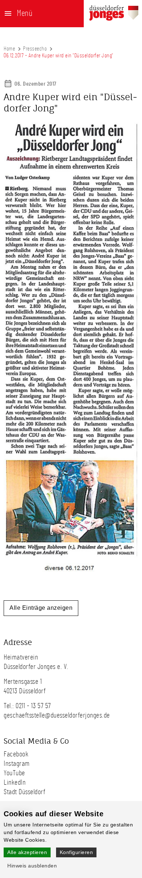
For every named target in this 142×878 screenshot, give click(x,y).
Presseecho (35, 49)
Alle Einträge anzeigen (40, 608)
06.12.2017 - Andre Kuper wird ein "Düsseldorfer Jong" (58, 55)
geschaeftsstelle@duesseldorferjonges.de (57, 715)
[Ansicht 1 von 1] (71, 570)
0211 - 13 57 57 (33, 706)
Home (9, 49)
